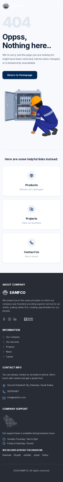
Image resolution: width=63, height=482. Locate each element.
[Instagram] (9, 319)
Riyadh (17, 455)
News (9, 351)
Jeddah (27, 455)
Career (9, 356)
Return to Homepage (19, 75)
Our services (12, 342)
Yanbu (45, 455)
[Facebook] (4, 319)
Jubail (36, 455)
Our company (13, 337)
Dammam (6, 455)
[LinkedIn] (15, 319)
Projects (10, 346)
